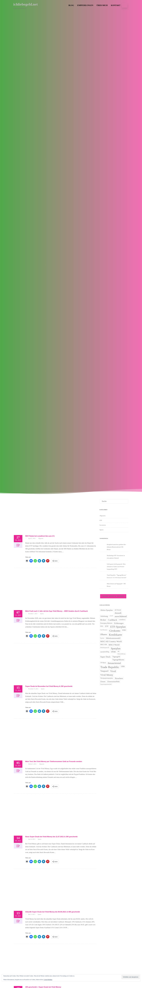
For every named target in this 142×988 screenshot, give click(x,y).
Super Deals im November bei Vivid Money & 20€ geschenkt (48, 686)
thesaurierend (114, 663)
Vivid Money (106, 675)
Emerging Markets (106, 623)
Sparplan (115, 648)
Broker (103, 620)
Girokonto (114, 630)
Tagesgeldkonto (118, 660)
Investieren (103, 525)
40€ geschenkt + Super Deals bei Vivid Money (43, 987)
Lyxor (102, 638)
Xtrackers (119, 678)
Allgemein (40, 538)
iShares (103, 634)
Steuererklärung (121, 653)
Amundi (118, 613)
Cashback (112, 620)
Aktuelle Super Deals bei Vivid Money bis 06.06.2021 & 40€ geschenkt (52, 912)
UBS (123, 666)
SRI (118, 651)
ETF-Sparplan (118, 626)
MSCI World (114, 645)
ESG (101, 626)
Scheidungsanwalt (104, 647)
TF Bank (103, 662)
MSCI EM (103, 644)
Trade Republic (109, 667)
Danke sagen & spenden (113, 596)
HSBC (124, 630)
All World (118, 610)
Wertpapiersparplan (106, 678)
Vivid (113, 671)
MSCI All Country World (111, 641)
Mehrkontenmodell (113, 638)
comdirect (122, 619)
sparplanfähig (104, 652)
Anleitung (104, 616)
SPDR (113, 652)
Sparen (42, 613)
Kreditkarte (115, 634)
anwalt (111, 615)
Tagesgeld (116, 657)
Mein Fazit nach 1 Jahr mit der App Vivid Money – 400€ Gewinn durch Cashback (56, 611)
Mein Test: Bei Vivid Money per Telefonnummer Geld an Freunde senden (53, 761)
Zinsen (102, 681)
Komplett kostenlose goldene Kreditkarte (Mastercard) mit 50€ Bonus (116, 547)
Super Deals (105, 657)
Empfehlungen (85, 5)
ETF (101, 520)
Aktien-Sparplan (106, 610)
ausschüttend (121, 616)
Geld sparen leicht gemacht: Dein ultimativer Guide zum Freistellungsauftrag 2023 (116, 566)
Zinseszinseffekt (113, 681)
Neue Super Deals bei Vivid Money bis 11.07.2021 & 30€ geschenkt (51, 837)
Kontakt (115, 5)
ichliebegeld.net (25, 4)
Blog (71, 5)
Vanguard (104, 671)
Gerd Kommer (103, 629)
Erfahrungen (118, 623)
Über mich (102, 5)
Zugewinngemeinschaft (106, 684)
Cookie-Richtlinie (48, 979)
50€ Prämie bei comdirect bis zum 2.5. (40, 536)
